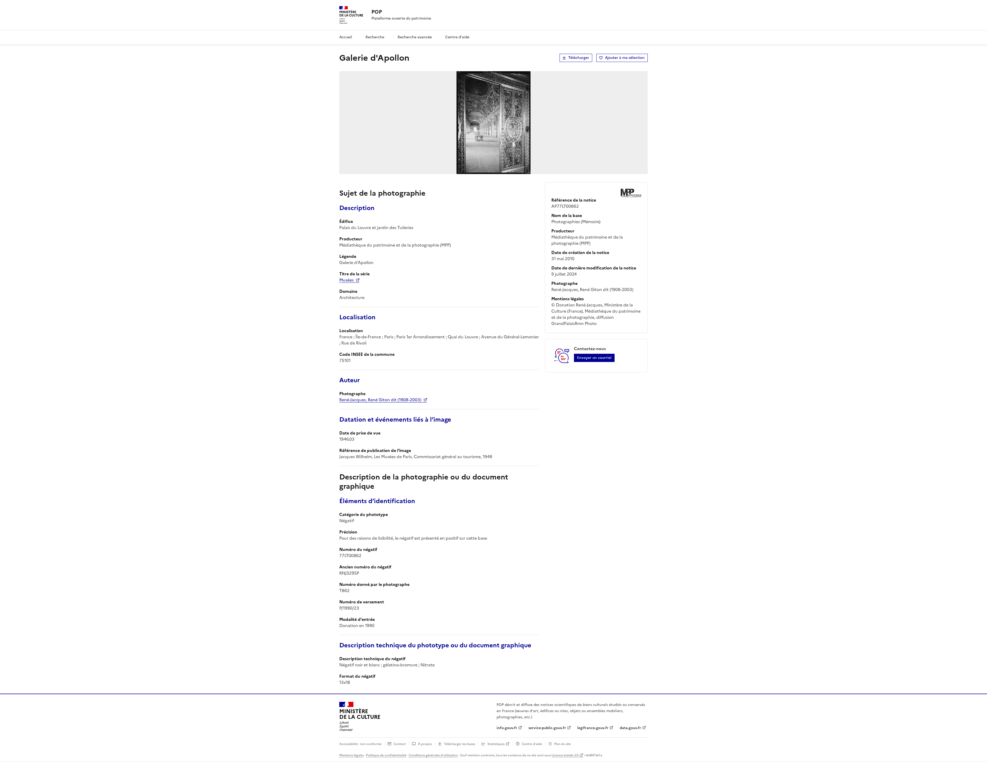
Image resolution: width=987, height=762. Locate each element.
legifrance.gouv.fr (592, 728)
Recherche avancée (415, 37)
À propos (425, 744)
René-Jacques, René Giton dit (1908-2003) (380, 400)
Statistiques (496, 744)
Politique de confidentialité (386, 755)
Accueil (345, 37)
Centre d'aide (457, 37)
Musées (346, 280)
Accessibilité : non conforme (360, 744)
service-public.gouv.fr (547, 728)
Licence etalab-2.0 (565, 755)
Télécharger (578, 57)
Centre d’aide (532, 744)
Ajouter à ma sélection (625, 57)
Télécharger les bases (459, 744)
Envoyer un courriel (594, 357)
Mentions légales (351, 755)
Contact (400, 744)
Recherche (374, 37)
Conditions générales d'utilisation (433, 755)
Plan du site (562, 744)
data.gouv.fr (630, 728)
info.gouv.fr (507, 728)
